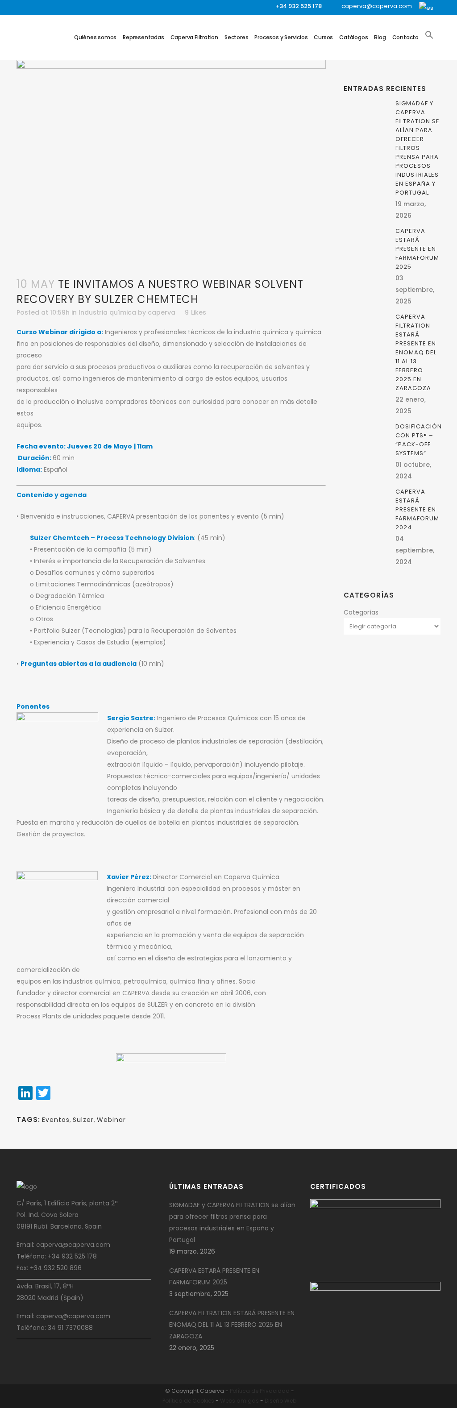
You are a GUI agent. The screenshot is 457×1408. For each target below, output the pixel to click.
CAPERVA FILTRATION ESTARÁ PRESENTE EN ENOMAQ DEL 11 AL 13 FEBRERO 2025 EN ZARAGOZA (415, 352)
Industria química (107, 312)
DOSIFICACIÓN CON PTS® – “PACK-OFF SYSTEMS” (418, 439)
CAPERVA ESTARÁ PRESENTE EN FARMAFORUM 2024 (417, 509)
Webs (227, 1400)
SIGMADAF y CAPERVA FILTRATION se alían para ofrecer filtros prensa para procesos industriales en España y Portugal (417, 148)
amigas (248, 1400)
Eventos (56, 1119)
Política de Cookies (188, 1400)
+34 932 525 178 (298, 6)
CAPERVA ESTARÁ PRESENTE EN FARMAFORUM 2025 (417, 249)
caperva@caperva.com (376, 6)
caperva (161, 312)
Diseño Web (280, 1400)
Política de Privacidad (260, 1391)
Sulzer (83, 1119)
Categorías (361, 612)
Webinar (111, 1119)
